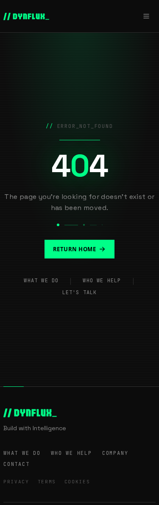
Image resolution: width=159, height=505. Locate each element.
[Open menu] (146, 16)
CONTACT (16, 464)
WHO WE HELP (102, 280)
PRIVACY (16, 482)
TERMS (47, 482)
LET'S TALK (79, 292)
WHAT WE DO (41, 280)
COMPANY (115, 453)
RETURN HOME (74, 249)
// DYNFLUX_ (26, 16)
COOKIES (77, 482)
